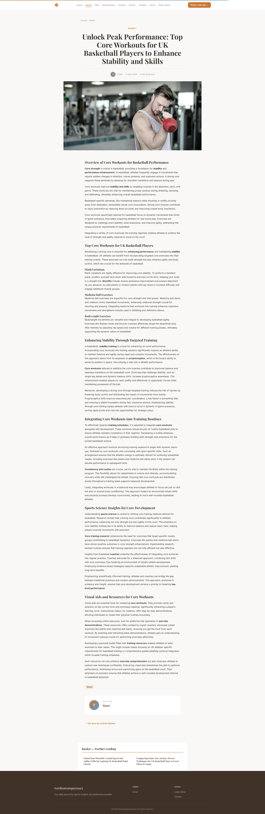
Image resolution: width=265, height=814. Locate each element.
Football (143, 5)
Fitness (132, 5)
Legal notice (180, 792)
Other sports (164, 5)
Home (79, 5)
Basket (88, 5)
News (152, 5)
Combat (122, 5)
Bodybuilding (108, 5)
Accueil (84, 20)
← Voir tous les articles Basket (100, 723)
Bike (97, 5)
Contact (178, 797)
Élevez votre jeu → (199, 5)
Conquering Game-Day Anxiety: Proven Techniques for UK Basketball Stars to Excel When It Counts (157, 761)
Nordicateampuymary (68, 788)
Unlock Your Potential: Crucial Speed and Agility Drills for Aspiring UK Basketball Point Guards (106, 761)
